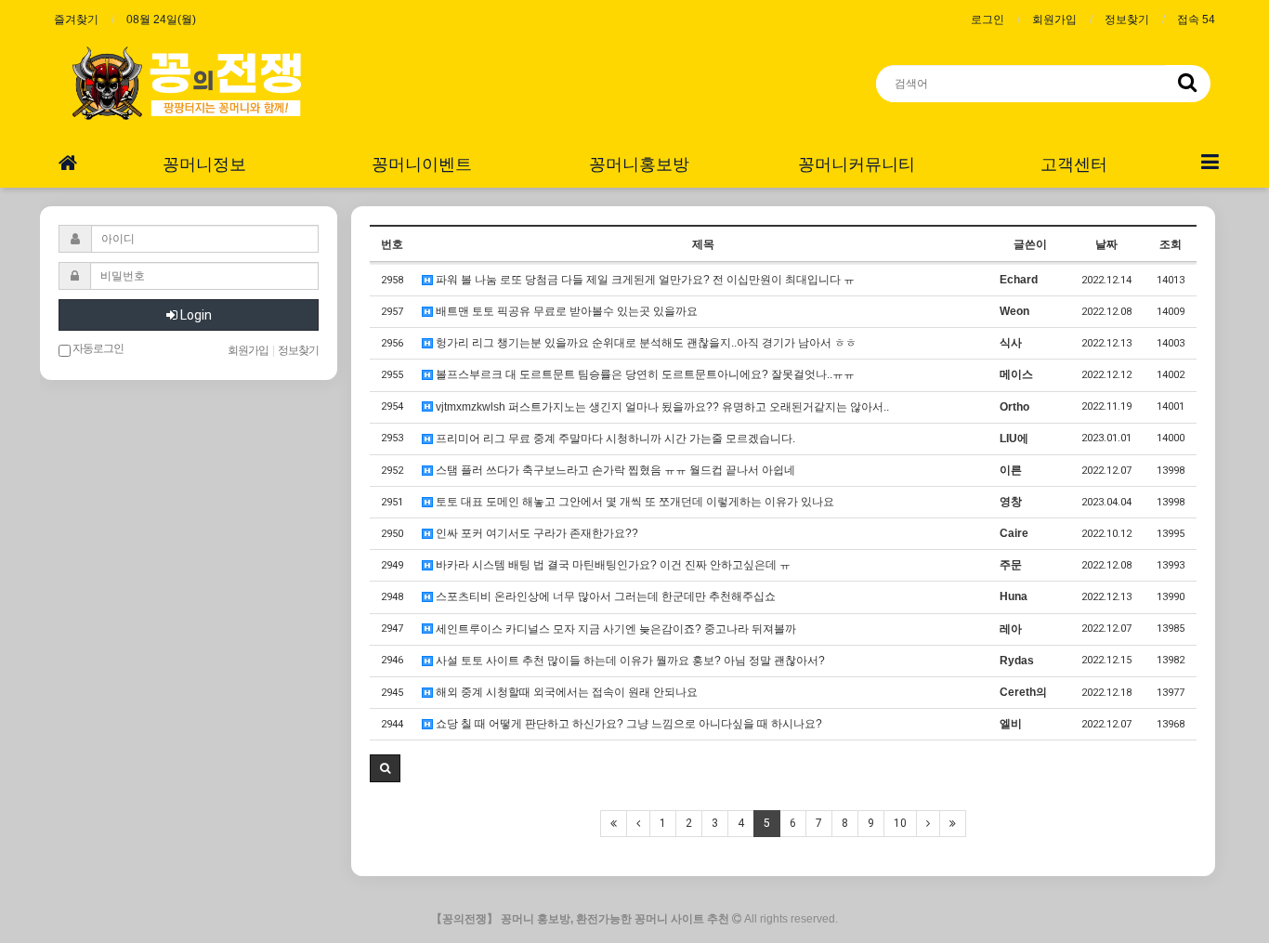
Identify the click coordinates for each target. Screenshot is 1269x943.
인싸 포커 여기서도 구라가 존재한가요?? (535, 533)
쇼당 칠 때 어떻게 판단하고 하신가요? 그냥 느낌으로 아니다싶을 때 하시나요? (627, 723)
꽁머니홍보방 (639, 164)
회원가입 (1054, 19)
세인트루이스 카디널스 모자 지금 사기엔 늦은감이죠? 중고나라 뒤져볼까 (614, 628)
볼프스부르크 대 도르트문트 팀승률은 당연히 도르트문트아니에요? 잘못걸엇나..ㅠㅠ (644, 374)
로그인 (987, 19)
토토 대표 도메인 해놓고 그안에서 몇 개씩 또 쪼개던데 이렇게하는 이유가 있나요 (633, 501)
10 (900, 823)
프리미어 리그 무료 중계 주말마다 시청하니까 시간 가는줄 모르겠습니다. (614, 438)
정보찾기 (1127, 19)
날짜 (1106, 244)
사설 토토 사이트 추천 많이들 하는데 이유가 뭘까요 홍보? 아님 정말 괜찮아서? (629, 660)
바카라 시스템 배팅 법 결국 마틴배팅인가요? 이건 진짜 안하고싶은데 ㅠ (612, 564)
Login (194, 315)
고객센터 (1073, 164)
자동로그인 (97, 348)
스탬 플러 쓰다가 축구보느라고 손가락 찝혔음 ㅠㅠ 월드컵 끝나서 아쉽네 (614, 470)
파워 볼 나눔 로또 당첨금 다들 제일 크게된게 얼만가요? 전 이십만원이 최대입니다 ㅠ (644, 279)
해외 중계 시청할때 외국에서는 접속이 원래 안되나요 (565, 692)
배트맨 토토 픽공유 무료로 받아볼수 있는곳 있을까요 (565, 311)
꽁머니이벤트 (422, 164)
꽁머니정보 (204, 164)
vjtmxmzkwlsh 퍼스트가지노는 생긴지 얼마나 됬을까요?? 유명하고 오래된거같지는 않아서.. (661, 406)
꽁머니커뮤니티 (856, 164)
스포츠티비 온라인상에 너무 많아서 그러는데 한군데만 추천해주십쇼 (604, 596)
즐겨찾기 (76, 19)
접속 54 (1196, 19)
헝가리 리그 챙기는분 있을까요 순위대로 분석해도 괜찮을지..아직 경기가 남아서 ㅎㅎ (645, 342)
